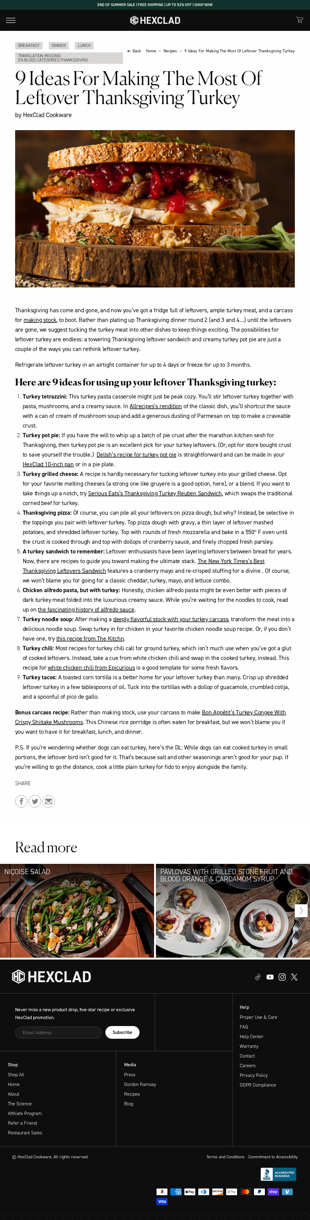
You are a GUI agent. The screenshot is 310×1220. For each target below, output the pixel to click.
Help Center (251, 1036)
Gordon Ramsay (140, 1084)
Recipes (170, 51)
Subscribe (122, 1032)
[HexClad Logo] (155, 20)
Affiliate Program (25, 1113)
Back (137, 51)
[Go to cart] (299, 19)
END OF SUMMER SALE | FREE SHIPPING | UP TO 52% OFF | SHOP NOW (155, 4)
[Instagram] (270, 976)
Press (129, 1074)
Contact (247, 1056)
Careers (248, 1065)
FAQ (244, 1027)
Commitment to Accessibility (273, 1157)
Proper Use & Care (258, 1017)
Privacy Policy (254, 1075)
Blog (128, 1103)
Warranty (249, 1046)
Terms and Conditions (225, 1157)
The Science (20, 1103)
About (13, 1094)
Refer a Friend (22, 1123)
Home (151, 51)
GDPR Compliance (258, 1085)
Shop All (16, 1074)
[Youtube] (258, 976)
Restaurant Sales (25, 1133)
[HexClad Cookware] (51, 976)
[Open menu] (10, 20)
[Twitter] (282, 976)
